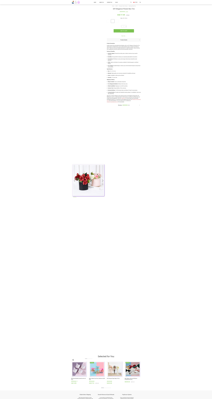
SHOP (95, 2)
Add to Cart (123, 31)
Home (113, 6)
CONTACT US (109, 2)
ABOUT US (101, 2)
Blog (116, 2)
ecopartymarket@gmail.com (112, 101)
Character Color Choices (123, 6)
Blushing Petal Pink (132, 6)
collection (123, 98)
